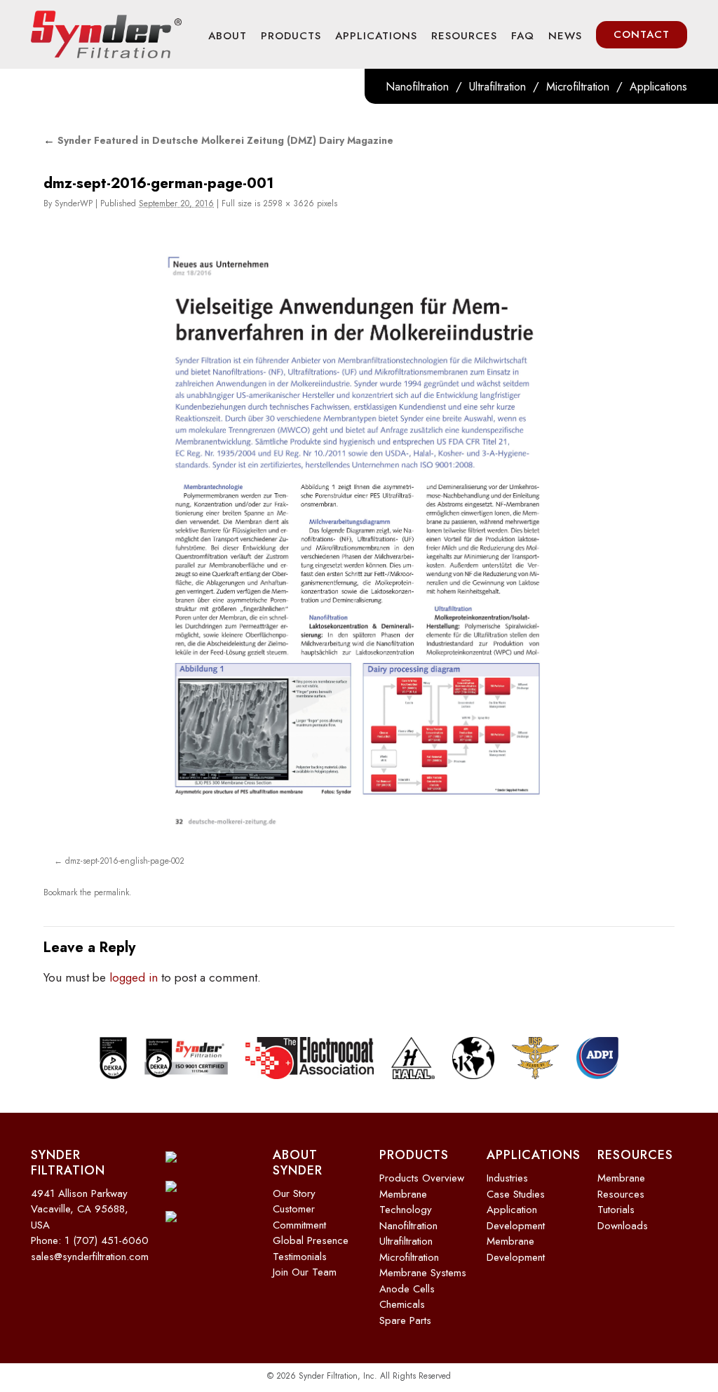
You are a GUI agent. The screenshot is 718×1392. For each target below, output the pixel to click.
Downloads (622, 1220)
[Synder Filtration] (106, 34)
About (227, 36)
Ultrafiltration (497, 87)
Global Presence (310, 1235)
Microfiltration (577, 87)
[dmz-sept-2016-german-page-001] (359, 538)
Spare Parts (405, 1315)
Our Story (294, 1188)
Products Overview (421, 1173)
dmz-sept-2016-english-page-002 (124, 860)
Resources (464, 36)
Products (291, 36)
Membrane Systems (422, 1268)
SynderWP (74, 203)
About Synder (298, 1157)
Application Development (516, 1213)
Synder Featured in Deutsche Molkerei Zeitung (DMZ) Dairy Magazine (218, 140)
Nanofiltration (417, 87)
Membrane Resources (621, 1181)
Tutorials (616, 1204)
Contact (642, 34)
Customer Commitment (299, 1212)
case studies (516, 1188)
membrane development (516, 1244)
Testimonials (300, 1251)
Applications (376, 36)
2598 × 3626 (288, 203)
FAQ (522, 36)
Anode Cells (407, 1283)
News (565, 36)
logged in (133, 972)
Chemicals (402, 1299)
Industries (507, 1173)
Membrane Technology (405, 1196)
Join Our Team (305, 1267)
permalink (111, 889)
